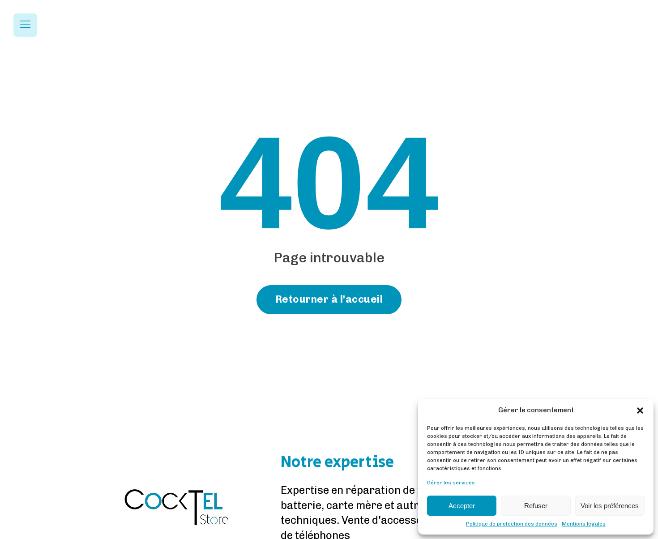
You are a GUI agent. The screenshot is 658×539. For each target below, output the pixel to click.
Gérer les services (451, 482)
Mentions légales (584, 524)
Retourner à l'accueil (329, 299)
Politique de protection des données (511, 524)
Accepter (462, 505)
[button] (640, 410)
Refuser (535, 505)
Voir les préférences (610, 505)
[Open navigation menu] (25, 25)
